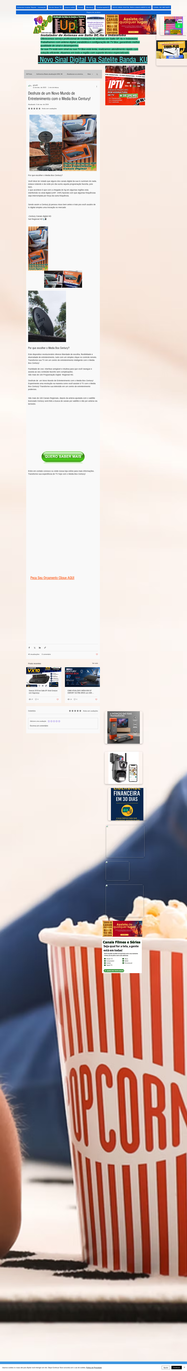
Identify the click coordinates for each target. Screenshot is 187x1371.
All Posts (29, 74)
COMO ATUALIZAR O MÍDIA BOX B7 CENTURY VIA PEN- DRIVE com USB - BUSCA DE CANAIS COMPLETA (80, 691)
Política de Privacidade (94, 1367)
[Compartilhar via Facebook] (29, 648)
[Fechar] (184, 1367)
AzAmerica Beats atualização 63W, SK (49, 74)
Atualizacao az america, (75, 74)
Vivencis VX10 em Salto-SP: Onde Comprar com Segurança (43, 691)
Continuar (176, 1367)
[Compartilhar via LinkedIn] (40, 648)
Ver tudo (95, 663)
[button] (97, 74)
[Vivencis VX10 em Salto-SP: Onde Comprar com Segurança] (43, 677)
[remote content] (63, 431)
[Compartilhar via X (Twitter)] (34, 648)
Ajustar (166, 1367)
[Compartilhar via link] (45, 648)
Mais (89, 74)
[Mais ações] (96, 86)
